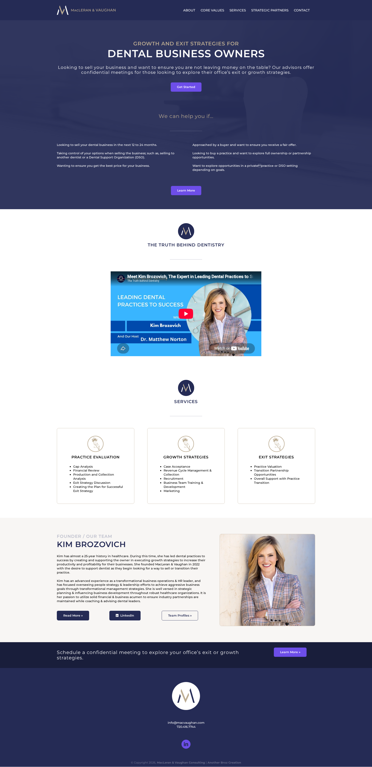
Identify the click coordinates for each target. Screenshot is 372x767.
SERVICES (186, 401)
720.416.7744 (186, 727)
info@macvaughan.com (186, 723)
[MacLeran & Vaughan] (186, 225)
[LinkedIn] (186, 744)
